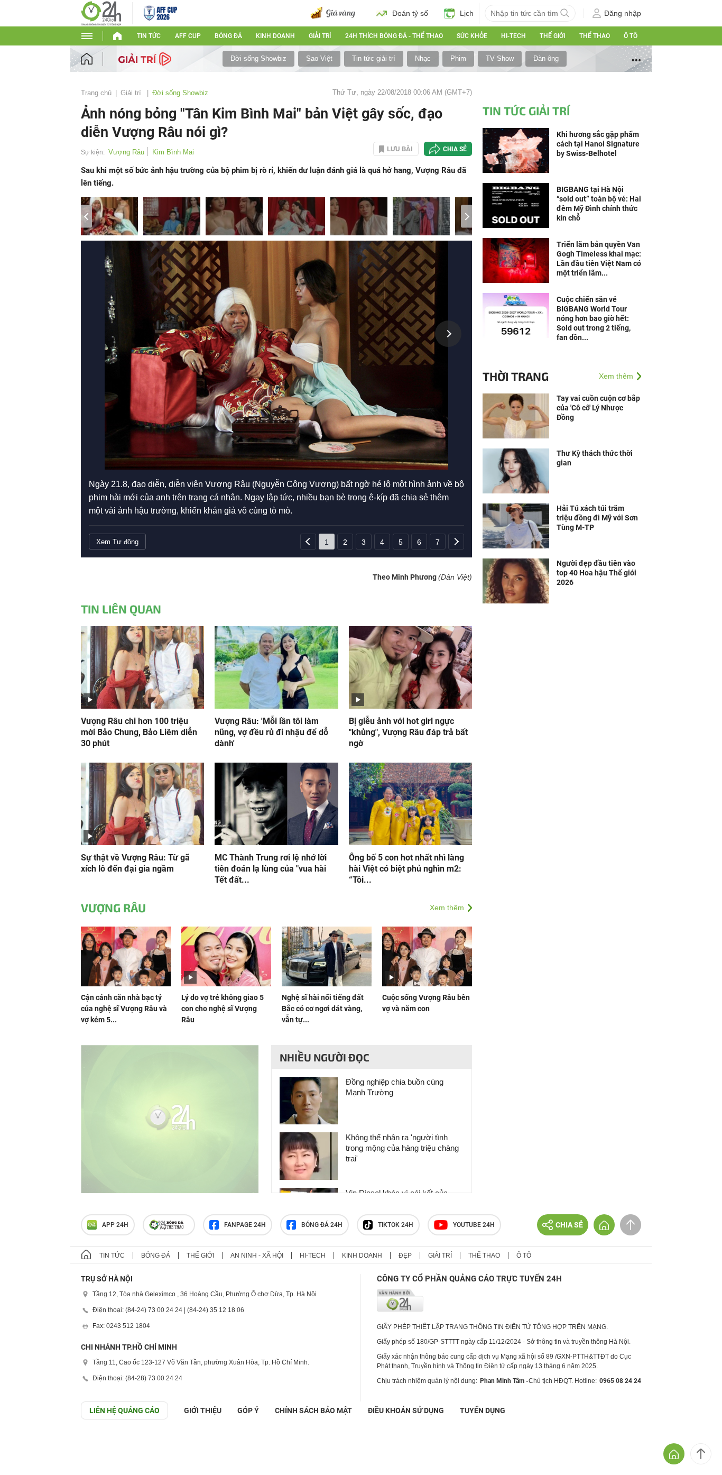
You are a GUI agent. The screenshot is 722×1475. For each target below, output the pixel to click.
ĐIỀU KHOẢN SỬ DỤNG (406, 1410)
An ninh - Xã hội (256, 1255)
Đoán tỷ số (410, 13)
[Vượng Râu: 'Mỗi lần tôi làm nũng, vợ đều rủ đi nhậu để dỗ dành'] (276, 666)
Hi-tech (513, 36)
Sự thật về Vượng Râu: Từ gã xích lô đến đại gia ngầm (135, 863)
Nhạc (423, 58)
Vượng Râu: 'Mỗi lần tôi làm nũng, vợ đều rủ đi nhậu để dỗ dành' (271, 732)
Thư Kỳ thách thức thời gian (595, 458)
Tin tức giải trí (373, 58)
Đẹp (405, 1255)
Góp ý (248, 1410)
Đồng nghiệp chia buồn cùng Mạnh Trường (394, 1087)
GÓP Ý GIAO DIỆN (31, 1445)
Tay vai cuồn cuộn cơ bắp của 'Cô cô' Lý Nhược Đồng (598, 408)
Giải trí (320, 36)
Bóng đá (228, 36)
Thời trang (516, 376)
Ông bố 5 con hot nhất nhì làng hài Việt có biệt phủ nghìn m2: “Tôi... (406, 869)
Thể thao (594, 36)
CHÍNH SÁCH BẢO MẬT (313, 1410)
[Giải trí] (146, 58)
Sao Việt (319, 58)
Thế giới (552, 36)
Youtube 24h (474, 1225)
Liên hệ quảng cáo (124, 1410)
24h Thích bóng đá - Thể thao (394, 36)
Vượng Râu (126, 152)
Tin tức (149, 36)
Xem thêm (447, 907)
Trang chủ (96, 93)
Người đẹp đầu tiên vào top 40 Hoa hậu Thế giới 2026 (596, 573)
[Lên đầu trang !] (700, 1453)
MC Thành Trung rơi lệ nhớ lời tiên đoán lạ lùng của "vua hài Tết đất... (271, 869)
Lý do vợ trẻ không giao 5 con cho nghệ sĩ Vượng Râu (222, 1008)
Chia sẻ (455, 149)
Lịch (467, 13)
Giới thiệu (202, 1410)
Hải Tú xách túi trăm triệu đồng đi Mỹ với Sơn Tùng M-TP (597, 518)
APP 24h (115, 1225)
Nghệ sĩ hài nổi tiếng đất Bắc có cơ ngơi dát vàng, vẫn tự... (323, 1008)
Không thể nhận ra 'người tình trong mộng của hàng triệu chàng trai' (402, 1148)
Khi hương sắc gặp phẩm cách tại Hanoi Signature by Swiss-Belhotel (598, 144)
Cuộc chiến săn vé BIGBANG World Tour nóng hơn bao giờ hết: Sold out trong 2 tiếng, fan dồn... (594, 318)
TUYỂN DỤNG (482, 1410)
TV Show (500, 58)
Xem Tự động (117, 542)
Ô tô (630, 36)
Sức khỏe (472, 36)
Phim (458, 58)
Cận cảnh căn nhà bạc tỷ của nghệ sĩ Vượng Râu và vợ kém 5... (124, 1008)
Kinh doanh (275, 36)
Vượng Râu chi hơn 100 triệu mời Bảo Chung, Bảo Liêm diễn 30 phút (139, 732)
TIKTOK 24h (395, 1225)
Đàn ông (546, 58)
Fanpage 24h (245, 1225)
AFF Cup (188, 36)
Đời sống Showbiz (258, 58)
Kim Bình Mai (173, 152)
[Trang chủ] (97, 59)
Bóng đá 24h (322, 1225)
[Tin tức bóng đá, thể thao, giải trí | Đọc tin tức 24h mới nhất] (101, 12)
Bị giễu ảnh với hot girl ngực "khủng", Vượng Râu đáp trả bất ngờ (408, 732)
